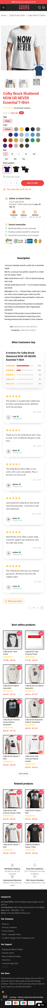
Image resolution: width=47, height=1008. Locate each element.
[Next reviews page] (41, 608)
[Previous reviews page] (29, 608)
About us (5, 924)
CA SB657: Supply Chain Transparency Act (18, 938)
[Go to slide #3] (37, 83)
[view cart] (43, 7)
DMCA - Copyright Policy (11, 934)
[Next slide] (42, 47)
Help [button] (42, 1005)
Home (3, 15)
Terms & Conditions (9, 927)
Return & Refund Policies (11, 956)
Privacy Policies (8, 931)
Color (5, 125)
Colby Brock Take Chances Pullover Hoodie (31, 758)
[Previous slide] (5, 47)
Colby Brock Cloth (17, 15)
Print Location (8, 163)
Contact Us (6, 960)
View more (23, 774)
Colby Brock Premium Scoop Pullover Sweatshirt (11, 722)
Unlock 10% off (5, 997)
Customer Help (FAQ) (10, 963)
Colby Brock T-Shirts (36, 15)
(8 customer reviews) (22, 108)
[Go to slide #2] (24, 83)
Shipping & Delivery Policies (12, 949)
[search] (39, 7)
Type (5, 117)
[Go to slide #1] (11, 83)
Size (4, 150)
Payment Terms (8, 953)
